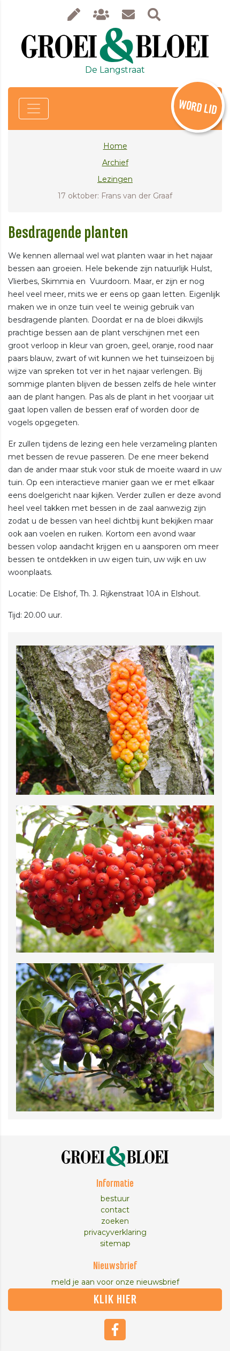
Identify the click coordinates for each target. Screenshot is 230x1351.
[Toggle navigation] (34, 108)
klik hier (115, 1299)
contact (115, 1210)
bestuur (115, 1198)
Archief (115, 162)
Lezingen (115, 179)
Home (115, 146)
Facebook (115, 1329)
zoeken (115, 1221)
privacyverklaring (115, 1232)
